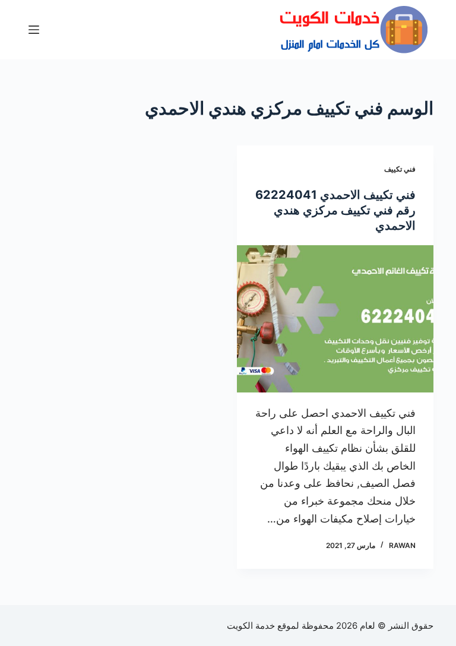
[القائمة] (33, 29)
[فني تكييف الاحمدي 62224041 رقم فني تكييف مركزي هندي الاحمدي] (335, 318)
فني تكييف (400, 168)
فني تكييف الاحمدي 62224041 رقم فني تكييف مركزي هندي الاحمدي (335, 210)
